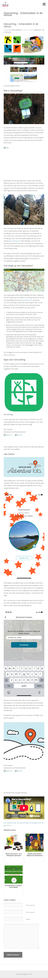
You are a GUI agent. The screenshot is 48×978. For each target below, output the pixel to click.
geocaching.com (14, 241)
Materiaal (37, 30)
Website (28, 919)
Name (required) (30, 905)
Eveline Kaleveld (16, 30)
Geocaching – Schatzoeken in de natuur (21, 25)
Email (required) (30, 912)
